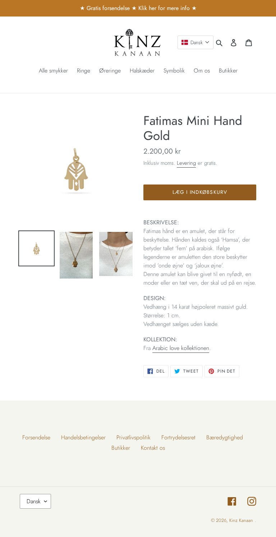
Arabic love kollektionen (180, 348)
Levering (186, 163)
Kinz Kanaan (241, 520)
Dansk (34, 501)
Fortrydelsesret (178, 437)
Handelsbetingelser (83, 437)
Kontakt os (153, 448)
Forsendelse (36, 437)
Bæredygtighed (224, 437)
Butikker (120, 448)
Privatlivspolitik (133, 437)
